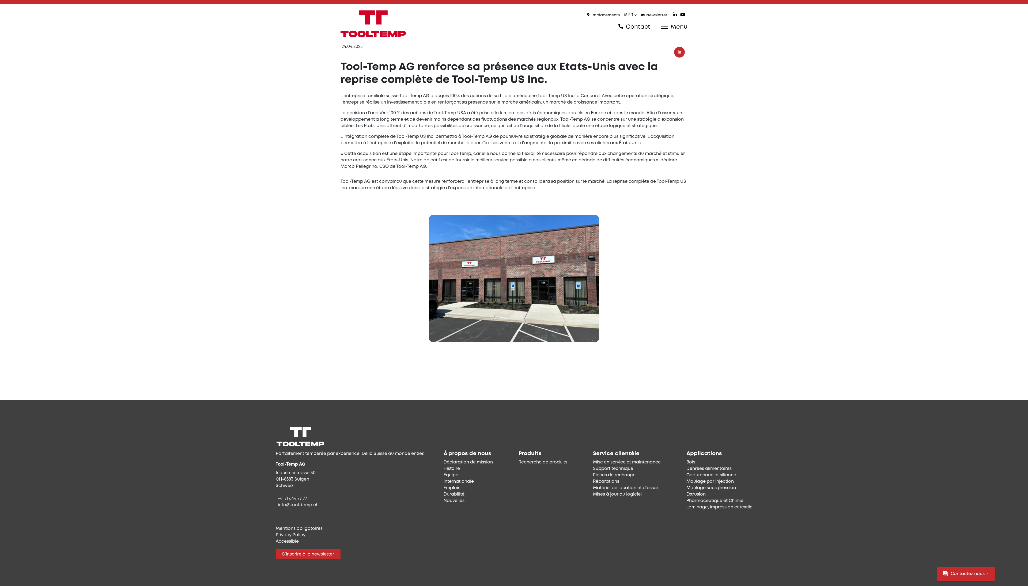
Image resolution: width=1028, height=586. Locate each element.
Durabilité (454, 494)
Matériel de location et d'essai (625, 488)
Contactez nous (968, 574)
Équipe (451, 475)
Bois (690, 462)
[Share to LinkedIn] (679, 52)
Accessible (287, 541)
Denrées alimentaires (709, 469)
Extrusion (696, 494)
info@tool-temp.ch (298, 505)
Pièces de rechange (614, 475)
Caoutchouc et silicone (711, 475)
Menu (678, 27)
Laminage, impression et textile (719, 507)
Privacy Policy (290, 535)
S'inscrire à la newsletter (308, 554)
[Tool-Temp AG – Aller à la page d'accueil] (373, 23)
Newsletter (656, 15)
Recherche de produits (543, 462)
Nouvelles (454, 501)
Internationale (459, 482)
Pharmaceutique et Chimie (714, 501)
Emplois (452, 488)
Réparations (606, 482)
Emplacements (604, 15)
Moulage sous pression (711, 488)
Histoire (452, 469)
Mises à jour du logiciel (617, 494)
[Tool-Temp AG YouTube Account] (682, 15)
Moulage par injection (710, 482)
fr (630, 15)
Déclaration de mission (468, 462)
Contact (637, 27)
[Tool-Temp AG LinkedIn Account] (675, 15)
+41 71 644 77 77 (292, 499)
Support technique (613, 469)
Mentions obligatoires (299, 529)
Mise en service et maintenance (627, 462)
